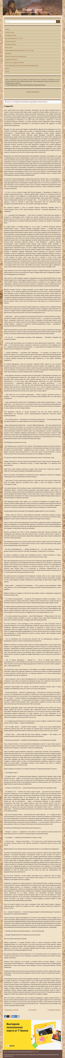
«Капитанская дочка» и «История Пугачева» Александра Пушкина (22, 65)
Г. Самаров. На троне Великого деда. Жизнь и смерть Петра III (30, 101)
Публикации (8, 53)
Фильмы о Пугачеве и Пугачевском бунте (15, 56)
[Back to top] (61, 1054)
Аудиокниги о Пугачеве (11, 59)
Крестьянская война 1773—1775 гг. (14, 38)
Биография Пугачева (10, 35)
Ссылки (7, 71)
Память (7, 68)
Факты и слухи (8, 47)
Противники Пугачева (10, 44)
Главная (7, 29)
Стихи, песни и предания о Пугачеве (14, 62)
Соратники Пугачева (10, 41)
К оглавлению (32, 1010)
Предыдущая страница (11, 1010)
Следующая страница (54, 1010)
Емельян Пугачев (32, 9)
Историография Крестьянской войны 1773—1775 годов (19, 50)
